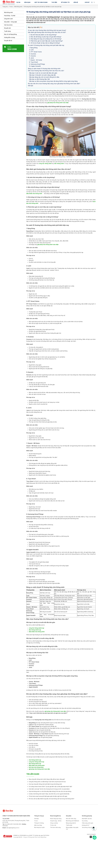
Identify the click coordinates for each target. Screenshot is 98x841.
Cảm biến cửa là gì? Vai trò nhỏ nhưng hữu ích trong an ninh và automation (49, 789)
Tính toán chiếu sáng (55, 827)
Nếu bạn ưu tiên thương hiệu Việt (39, 79)
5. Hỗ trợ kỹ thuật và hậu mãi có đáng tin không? (44, 43)
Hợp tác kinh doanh (40, 2)
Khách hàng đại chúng (55, 818)
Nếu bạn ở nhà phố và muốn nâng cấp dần (42, 75)
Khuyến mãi (7, 28)
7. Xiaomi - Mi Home (35, 60)
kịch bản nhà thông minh (36, 767)
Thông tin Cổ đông (39, 823)
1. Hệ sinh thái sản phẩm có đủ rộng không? (43, 35)
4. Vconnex (32, 54)
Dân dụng (27, 2)
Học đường (85, 820)
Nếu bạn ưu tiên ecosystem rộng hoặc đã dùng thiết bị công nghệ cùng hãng (53, 81)
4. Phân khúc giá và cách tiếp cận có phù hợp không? (46, 41)
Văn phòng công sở (87, 827)
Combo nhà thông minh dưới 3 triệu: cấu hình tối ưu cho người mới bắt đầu (49, 794)
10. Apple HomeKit (35, 66)
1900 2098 (12, 49)
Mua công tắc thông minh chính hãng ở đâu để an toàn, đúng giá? (47, 779)
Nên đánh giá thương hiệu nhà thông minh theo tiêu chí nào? (47, 32)
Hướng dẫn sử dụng (9, 37)
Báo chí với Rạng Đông (10, 34)
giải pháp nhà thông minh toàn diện (58, 102)
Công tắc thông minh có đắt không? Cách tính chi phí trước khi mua (47, 781)
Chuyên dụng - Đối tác (55, 820)
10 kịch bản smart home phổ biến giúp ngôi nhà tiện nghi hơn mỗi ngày (48, 796)
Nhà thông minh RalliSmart (72, 820)
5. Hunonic (32, 56)
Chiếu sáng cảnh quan (87, 823)
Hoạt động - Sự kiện (9, 15)
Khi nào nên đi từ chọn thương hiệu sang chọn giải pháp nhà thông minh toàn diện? (54, 83)
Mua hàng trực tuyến (39, 827)
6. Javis (31, 58)
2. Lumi (31, 50)
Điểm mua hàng (38, 825)
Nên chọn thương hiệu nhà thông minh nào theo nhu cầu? (46, 70)
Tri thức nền (53, 825)
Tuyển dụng (7, 31)
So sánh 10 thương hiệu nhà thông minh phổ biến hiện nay (46, 45)
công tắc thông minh (45, 163)
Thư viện (54, 2)
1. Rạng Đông (33, 47)
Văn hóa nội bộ (8, 25)
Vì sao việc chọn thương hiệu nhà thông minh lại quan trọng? (47, 30)
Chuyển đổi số (8, 40)
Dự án (18, 2)
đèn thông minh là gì (35, 630)
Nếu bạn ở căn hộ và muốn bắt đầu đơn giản (43, 73)
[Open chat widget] (94, 837)
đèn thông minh (59, 163)
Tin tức (11, 6)
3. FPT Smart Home (35, 52)
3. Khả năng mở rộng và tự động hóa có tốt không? (45, 39)
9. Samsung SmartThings (37, 64)
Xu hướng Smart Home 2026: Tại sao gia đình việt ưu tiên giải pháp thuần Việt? (50, 786)
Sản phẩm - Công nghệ (10, 22)
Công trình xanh (8, 18)
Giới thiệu (36, 818)
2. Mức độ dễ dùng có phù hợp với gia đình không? (45, 37)
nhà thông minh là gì (35, 760)
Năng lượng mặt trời (71, 823)
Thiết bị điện (69, 825)
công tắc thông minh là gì (36, 628)
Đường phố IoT (85, 825)
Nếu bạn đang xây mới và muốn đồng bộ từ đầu (44, 77)
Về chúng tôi (65, 2)
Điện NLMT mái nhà (87, 818)
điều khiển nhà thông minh (34, 193)
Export (87, 2)
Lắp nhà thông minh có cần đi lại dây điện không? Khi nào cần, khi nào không (50, 791)
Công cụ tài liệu (54, 823)
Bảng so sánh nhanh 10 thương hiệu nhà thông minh (44, 68)
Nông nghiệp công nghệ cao (72, 828)
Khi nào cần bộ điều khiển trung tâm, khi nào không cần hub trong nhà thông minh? (51, 798)
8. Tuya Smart (33, 62)
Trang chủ (5, 6)
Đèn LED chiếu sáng (71, 818)
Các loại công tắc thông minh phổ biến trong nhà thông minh (45, 784)
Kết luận (30, 85)
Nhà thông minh (8, 12)
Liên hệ (75, 2)
